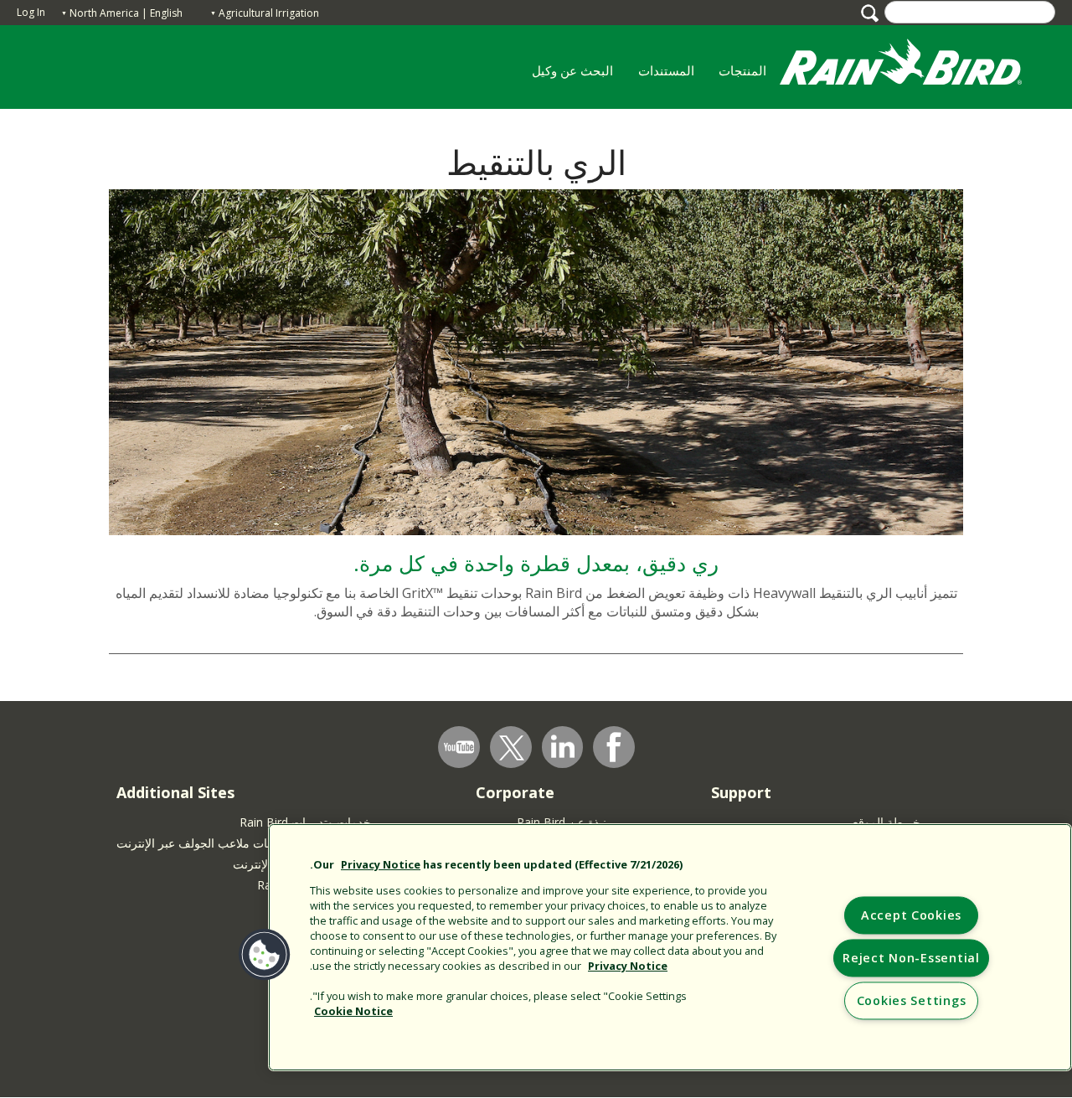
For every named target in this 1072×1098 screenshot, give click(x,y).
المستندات (666, 70)
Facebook (614, 747)
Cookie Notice (353, 1010)
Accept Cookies (911, 916)
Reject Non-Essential (911, 959)
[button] (265, 955)
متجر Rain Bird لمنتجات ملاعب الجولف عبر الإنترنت (243, 843)
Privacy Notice (380, 864)
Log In (31, 12)
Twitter (511, 747)
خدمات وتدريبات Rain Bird (305, 822)
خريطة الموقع (886, 822)
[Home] (917, 66)
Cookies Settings (911, 1001)
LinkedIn (563, 746)
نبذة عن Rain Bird (561, 822)
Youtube (459, 747)
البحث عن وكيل (572, 70)
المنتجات (749, 76)
